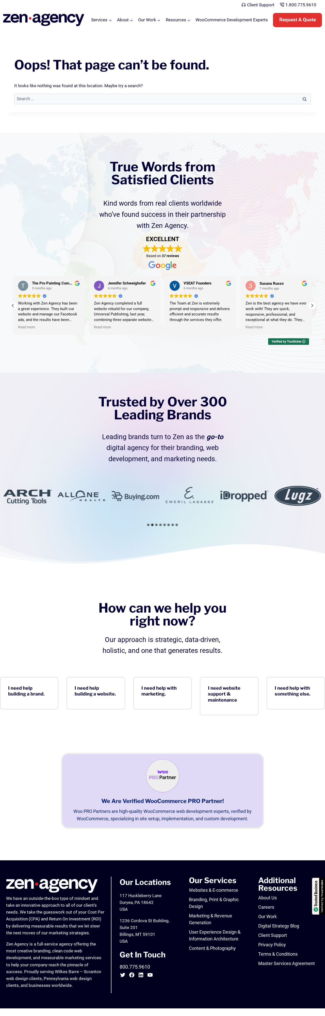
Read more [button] (26, 327)
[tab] (148, 525)
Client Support (260, 4)
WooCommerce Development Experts (232, 19)
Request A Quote (297, 20)
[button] (312, 305)
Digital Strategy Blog (278, 926)
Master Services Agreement (286, 963)
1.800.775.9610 (300, 4)
